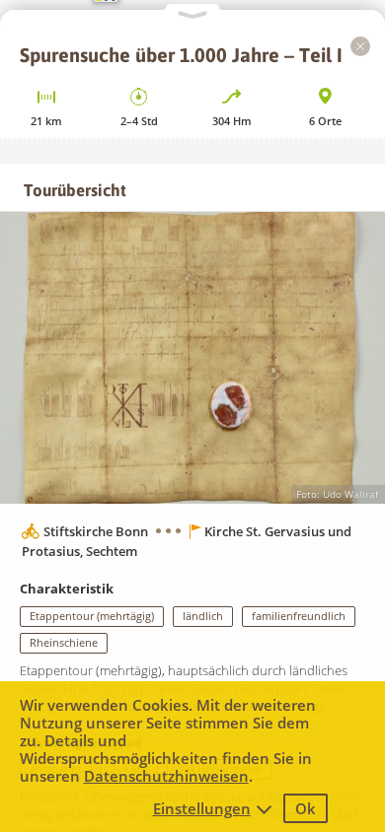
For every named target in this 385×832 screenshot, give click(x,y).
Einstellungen (202, 808)
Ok (305, 808)
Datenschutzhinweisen (166, 776)
